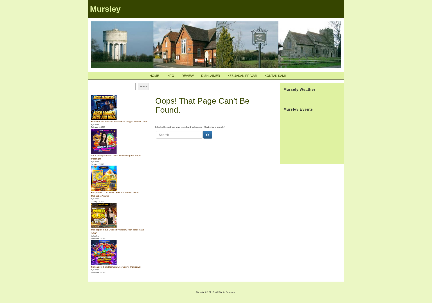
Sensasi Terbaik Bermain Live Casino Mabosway (116, 267)
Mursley (105, 9)
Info (170, 75)
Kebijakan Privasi (242, 75)
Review (188, 75)
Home (154, 75)
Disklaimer (210, 75)
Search (143, 86)
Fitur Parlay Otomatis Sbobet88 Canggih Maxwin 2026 (119, 121)
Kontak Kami (275, 75)
